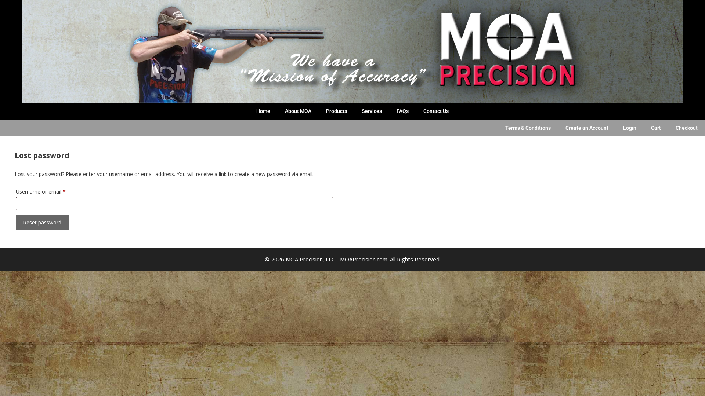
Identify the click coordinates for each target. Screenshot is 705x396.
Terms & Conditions (528, 128)
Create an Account (586, 128)
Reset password (42, 222)
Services (372, 111)
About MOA (298, 111)
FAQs (403, 111)
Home (263, 111)
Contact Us (436, 111)
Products (336, 111)
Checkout (687, 128)
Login (629, 128)
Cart (656, 128)
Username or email (51, 191)
